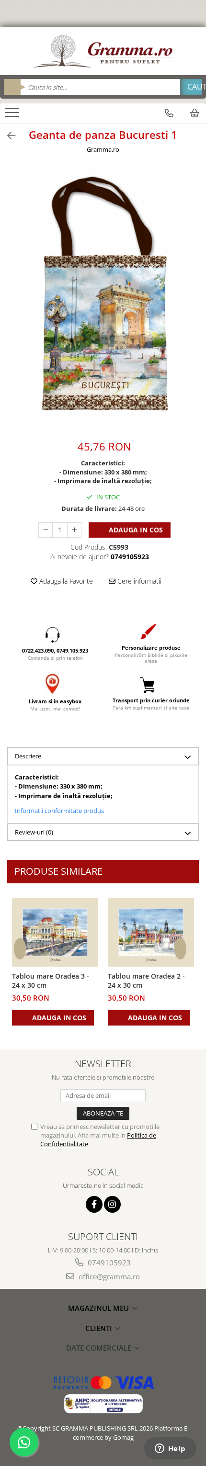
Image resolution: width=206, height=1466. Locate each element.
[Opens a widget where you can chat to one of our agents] (170, 1449)
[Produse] (13, 115)
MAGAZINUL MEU (99, 1308)
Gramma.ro (103, 149)
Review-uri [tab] (34, 832)
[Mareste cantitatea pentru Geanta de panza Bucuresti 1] (74, 530)
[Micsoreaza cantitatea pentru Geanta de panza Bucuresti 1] (45, 530)
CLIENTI (99, 1328)
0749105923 (108, 1262)
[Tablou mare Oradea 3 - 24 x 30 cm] (55, 932)
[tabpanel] (103, 300)
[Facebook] (94, 1204)
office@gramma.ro (108, 1276)
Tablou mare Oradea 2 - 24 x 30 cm (146, 980)
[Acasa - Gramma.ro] (103, 51)
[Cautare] (191, 87)
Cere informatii (138, 581)
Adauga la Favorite (65, 581)
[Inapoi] (7, 135)
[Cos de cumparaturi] (194, 113)
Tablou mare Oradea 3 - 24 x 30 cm (50, 980)
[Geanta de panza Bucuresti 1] (103, 300)
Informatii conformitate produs (59, 810)
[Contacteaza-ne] (169, 113)
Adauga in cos (135, 529)
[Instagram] (112, 1204)
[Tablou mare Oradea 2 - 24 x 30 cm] (151, 932)
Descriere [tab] (28, 756)
